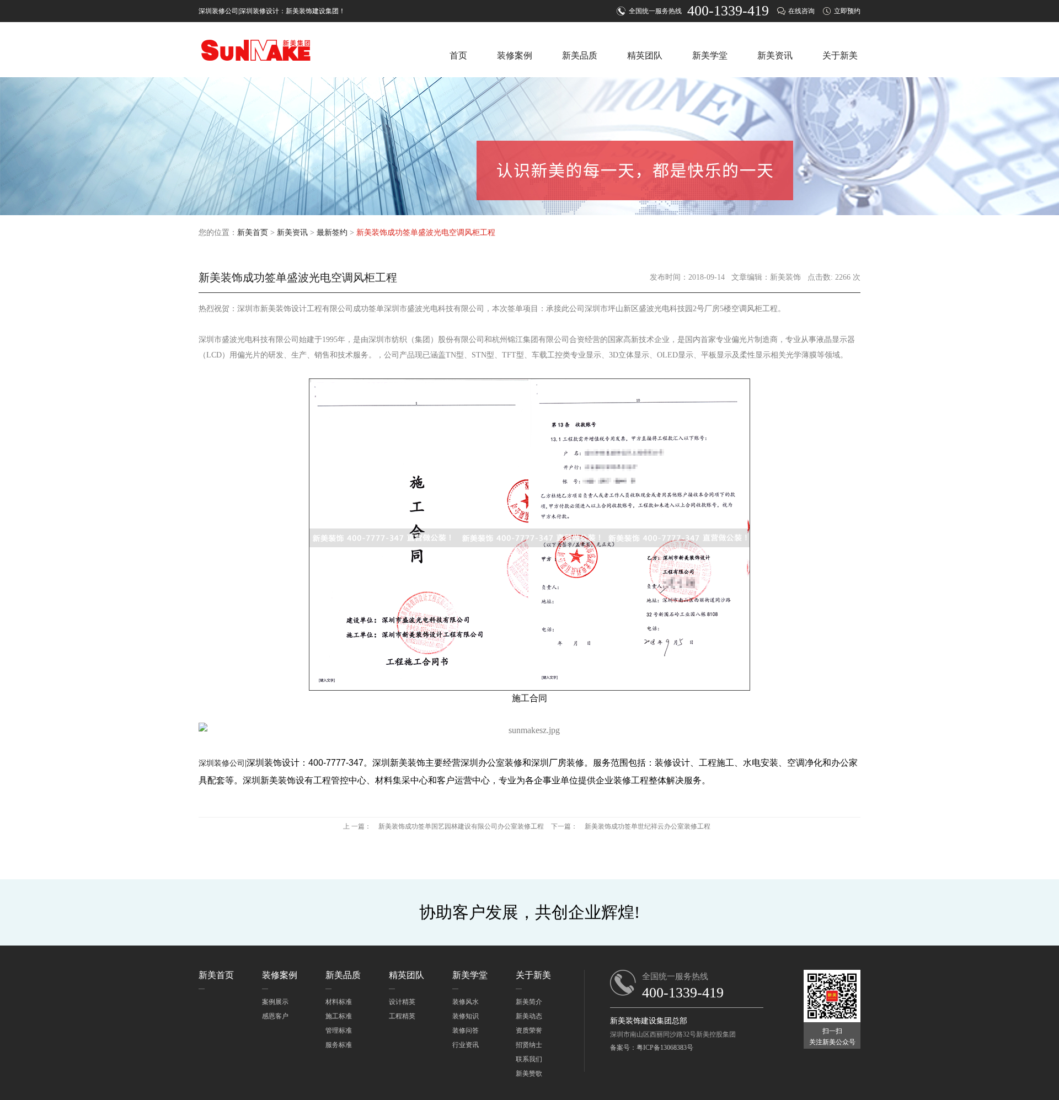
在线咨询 (801, 11)
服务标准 (338, 1045)
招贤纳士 (529, 1045)
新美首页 (252, 232)
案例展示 (275, 1002)
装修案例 (514, 55)
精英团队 (644, 55)
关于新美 (840, 55)
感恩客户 (275, 1016)
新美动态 (529, 1016)
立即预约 (847, 11)
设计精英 (402, 1002)
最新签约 (332, 232)
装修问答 (465, 1030)
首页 (458, 55)
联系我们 (529, 1059)
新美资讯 (775, 55)
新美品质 (579, 55)
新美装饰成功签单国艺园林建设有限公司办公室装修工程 (461, 826)
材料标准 (338, 1002)
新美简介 (529, 1002)
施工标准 (338, 1016)
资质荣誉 (529, 1030)
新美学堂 (710, 55)
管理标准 (338, 1030)
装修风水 (465, 1002)
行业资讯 (465, 1045)
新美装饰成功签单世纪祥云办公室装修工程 (647, 826)
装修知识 (465, 1016)
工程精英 (402, 1016)
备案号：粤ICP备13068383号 (651, 1047)
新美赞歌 (529, 1073)
